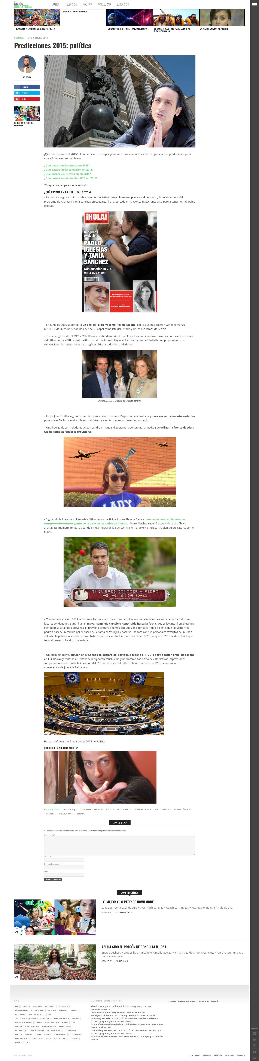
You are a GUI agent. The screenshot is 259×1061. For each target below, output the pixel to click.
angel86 (27, 77)
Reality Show (65, 1027)
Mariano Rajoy (143, 809)
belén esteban (21, 1043)
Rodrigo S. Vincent (101, 1015)
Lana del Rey (36, 1039)
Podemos (51, 813)
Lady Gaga (37, 1006)
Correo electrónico (52, 864)
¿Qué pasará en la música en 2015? (67, 165)
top (73, 1023)
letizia (110, 809)
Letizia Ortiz (124, 809)
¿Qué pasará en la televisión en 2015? (69, 169)
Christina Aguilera (36, 1014)
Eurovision (63, 1006)
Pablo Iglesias (163, 809)
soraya (38, 1035)
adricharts (50, 1006)
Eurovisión (123, 4)
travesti (75, 1019)
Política (87, 4)
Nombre (48, 857)
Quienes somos (194, 1055)
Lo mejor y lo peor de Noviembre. (128, 901)
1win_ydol (96, 1012)
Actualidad (104, 4)
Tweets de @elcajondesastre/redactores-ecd (193, 1001)
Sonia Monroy (60, 1035)
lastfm (48, 1039)
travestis (26, 1006)
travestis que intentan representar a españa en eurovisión (42, 1019)
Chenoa (28, 1035)
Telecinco (73, 1010)
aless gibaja (69, 809)
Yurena (65, 1023)
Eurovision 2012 (54, 1031)
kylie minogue (21, 1039)
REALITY (47, 1035)
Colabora (207, 1055)
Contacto (241, 1055)
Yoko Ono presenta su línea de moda (135, 1015)
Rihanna (62, 1010)
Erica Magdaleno (61, 1039)
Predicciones (66, 813)
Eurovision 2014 (32, 1027)
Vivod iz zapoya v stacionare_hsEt (109, 1006)
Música (55, 4)
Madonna (52, 1010)
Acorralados (76, 1035)
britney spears (21, 1010)
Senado (81, 813)
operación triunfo (23, 1023)
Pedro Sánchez (182, 809)
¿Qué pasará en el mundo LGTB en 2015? (71, 178)
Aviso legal (229, 1055)
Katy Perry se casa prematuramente (125, 1012)
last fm (18, 1035)
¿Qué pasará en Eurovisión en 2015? (67, 174)
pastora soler (37, 1031)
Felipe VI (98, 809)
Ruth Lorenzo (21, 1031)
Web (46, 871)
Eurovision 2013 (49, 1027)
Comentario (49, 835)
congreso (85, 809)
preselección (70, 1031)
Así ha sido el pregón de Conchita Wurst (134, 946)
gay (49, 1014)
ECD (16, 1006)
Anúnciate (218, 1055)
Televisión (71, 4)
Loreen (39, 1023)
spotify (18, 1027)
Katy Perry (20, 1014)
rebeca (75, 1039)
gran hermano (37, 1010)
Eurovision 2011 (52, 1023)
